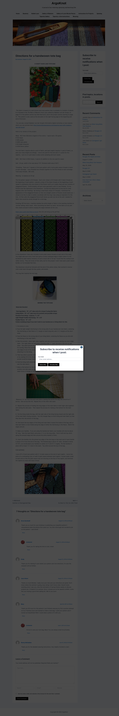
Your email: (41, 356)
